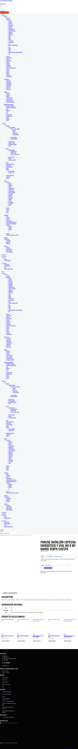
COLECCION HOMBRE (14, 139)
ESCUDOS (7, 96)
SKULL (7, 112)
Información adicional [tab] (13, 593)
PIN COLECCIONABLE (9, 252)
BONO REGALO (4, 254)
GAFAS (7, 216)
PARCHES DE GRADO (9, 100)
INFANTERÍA (10, 195)
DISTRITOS (10, 35)
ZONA (9, 36)
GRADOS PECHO (9, 58)
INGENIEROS (10, 26)
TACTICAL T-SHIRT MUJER (15, 154)
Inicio (3, 13)
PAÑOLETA (10, 229)
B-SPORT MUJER (13, 153)
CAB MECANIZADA (11, 188)
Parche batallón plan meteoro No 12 (54, 636)
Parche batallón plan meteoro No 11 (23, 636)
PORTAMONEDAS (9, 221)
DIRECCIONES (8, 66)
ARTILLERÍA (10, 185)
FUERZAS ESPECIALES (11, 192)
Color (43, 565)
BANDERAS (8, 110)
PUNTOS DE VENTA (2, 3)
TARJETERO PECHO (9, 97)
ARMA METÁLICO (9, 250)
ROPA (5, 124)
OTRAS (9, 205)
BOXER (9, 146)
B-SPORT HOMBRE (14, 137)
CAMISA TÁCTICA (11, 141)
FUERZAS (7, 69)
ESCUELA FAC (8, 88)
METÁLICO (5, 246)
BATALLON (4, 535)
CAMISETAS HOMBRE (11, 127)
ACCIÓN (9, 39)
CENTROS (7, 62)
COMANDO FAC (8, 82)
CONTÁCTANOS (4, 263)
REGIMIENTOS (10, 34)
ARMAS (9, 38)
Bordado (3, 15)
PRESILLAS (8, 56)
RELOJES (7, 219)
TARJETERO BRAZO (9, 99)
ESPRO (9, 51)
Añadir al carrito (48, 567)
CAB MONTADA (10, 189)
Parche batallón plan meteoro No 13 (7, 636)
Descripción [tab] (5, 593)
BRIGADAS (8, 59)
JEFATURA (7, 71)
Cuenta (5, 259)
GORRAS (5, 181)
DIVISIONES (8, 65)
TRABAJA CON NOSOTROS (8, 269)
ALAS (7, 109)
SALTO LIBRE (10, 204)
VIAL (9, 53)
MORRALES (8, 243)
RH (6, 113)
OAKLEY (7, 211)
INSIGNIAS (8, 247)
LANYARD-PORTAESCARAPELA (11, 223)
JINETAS (7, 72)
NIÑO (7, 162)
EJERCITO (14, 131)
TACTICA (7, 208)
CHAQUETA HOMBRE (11, 143)
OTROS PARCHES (9, 76)
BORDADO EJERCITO (62, 571)
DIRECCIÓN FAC (8, 83)
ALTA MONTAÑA (10, 42)
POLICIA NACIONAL (16, 134)
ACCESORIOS (6, 215)
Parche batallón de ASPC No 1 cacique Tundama (38, 636)
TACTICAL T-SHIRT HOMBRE (15, 129)
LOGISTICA (10, 201)
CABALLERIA (10, 32)
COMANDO (8, 63)
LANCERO (9, 199)
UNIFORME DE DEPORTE (10, 164)
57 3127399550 (2, 11)
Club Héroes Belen (7, 260)
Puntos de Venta (7, 266)
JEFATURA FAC (8, 89)
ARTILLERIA (10, 22)
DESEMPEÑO (8, 242)
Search (2, 531)
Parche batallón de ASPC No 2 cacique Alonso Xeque (69, 636)
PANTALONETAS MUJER (12, 160)
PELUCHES (5, 237)
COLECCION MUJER (14, 151)
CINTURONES (8, 240)
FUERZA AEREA (15, 133)
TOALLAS (7, 233)
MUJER (7, 148)
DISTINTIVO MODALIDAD (10, 102)
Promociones (4, 256)
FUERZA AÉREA (6, 79)
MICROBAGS (8, 218)
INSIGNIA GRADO (9, 114)
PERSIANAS (8, 93)
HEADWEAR (8, 225)
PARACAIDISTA (10, 202)
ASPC (9, 43)
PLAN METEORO (10, 41)
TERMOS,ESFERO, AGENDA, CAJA (11, 222)
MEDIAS (7, 168)
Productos (4, 123)
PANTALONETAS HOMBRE (12, 144)
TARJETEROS (8, 80)
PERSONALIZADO (9, 116)
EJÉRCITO (5, 16)
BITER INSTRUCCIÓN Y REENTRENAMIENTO (15, 52)
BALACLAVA (10, 226)
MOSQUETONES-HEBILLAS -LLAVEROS (12, 235)
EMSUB (9, 48)
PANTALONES (8, 177)
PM (8, 46)
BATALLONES (8, 19)
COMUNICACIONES (11, 29)
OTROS (7, 120)
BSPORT (7, 170)
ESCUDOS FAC (8, 86)
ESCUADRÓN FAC (9, 85)
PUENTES (7, 73)
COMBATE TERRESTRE (11, 31)
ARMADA (7, 119)
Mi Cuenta (3, 257)
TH (8, 230)
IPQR (5, 267)
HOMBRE (7, 126)
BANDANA (10, 228)
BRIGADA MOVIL (9, 60)
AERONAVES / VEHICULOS (10, 106)
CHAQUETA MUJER (11, 157)
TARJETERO (8, 75)
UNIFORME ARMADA (9, 167)
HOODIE (7, 178)
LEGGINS (9, 158)
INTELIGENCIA (10, 25)
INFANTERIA (10, 23)
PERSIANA (8, 18)
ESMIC (9, 49)
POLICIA (7, 117)
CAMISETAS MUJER (11, 150)
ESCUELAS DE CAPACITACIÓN (10, 68)
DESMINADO (10, 28)
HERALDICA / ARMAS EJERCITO (11, 107)
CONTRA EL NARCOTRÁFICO (12, 45)
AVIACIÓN (10, 21)
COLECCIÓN (8, 182)
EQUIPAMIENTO (6, 239)
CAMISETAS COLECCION (10, 175)
